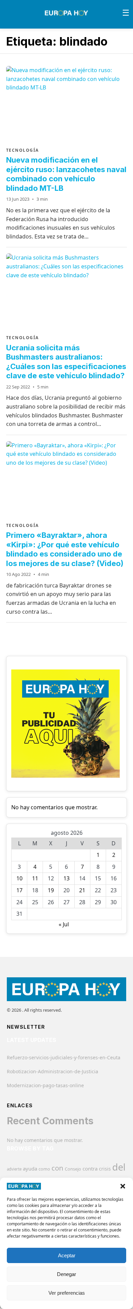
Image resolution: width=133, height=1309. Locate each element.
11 (35, 878)
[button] (122, 1186)
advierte (14, 1169)
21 (82, 890)
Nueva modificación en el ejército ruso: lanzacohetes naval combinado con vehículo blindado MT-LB (66, 174)
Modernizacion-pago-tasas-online (45, 1085)
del (118, 1167)
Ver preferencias (66, 1293)
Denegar (66, 1274)
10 (19, 878)
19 (51, 890)
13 (66, 878)
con (57, 1168)
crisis (105, 1168)
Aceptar (66, 1255)
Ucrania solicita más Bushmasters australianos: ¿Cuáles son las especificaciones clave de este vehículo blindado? (66, 361)
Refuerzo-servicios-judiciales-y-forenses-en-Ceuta (63, 1057)
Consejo (73, 1169)
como (44, 1169)
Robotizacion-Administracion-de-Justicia (52, 1071)
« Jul (64, 924)
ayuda (30, 1168)
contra (90, 1168)
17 (19, 890)
